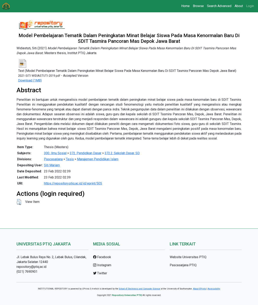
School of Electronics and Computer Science (139, 288)
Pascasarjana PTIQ (183, 265)
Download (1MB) (30, 80)
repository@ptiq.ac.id (31, 267)
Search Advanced (219, 6)
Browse (198, 6)
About (239, 6)
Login (250, 6)
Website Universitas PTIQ (188, 257)
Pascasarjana (53, 159)
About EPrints (199, 288)
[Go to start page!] (6, 6)
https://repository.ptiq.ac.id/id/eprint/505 (73, 183)
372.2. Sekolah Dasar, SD (122, 153)
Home (185, 6)
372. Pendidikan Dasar (85, 153)
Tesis (70, 159)
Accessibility (214, 288)
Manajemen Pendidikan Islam (97, 159)
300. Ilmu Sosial (55, 153)
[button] (19, 202)
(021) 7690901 (27, 272)
